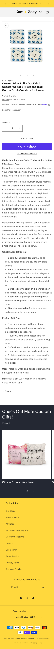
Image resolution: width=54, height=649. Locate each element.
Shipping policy (36, 643)
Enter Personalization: (12, 110)
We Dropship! (12, 517)
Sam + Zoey (15, 638)
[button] (6, 12)
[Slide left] (21, 75)
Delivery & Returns (15, 537)
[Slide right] (33, 75)
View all (6, 423)
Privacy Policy (12, 563)
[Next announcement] (49, 4)
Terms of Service (14, 569)
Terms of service (21, 643)
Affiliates (10, 524)
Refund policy (12, 556)
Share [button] (8, 391)
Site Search (11, 550)
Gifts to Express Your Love (18, 482)
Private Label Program (17, 530)
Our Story (10, 511)
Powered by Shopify (28, 638)
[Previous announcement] (5, 4)
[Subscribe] (42, 587)
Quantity (6, 122)
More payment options (27, 154)
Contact (9, 543)
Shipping (5, 99)
